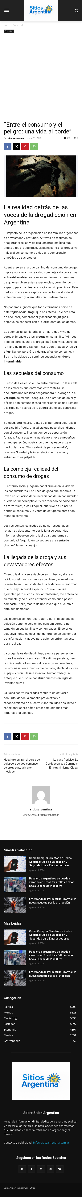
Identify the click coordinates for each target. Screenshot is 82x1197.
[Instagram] (50, 1169)
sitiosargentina (16, 137)
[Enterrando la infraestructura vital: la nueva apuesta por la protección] (15, 905)
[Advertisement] (41, 78)
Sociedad (18, 25)
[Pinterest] (25, 146)
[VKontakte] (60, 1169)
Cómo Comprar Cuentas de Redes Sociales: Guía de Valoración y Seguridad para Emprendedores (50, 862)
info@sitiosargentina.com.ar (51, 1142)
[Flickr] (41, 1169)
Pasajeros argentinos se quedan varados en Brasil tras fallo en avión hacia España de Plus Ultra (51, 882)
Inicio (6, 25)
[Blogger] (22, 1169)
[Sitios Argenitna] (41, 1081)
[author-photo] (41, 804)
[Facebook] (7, 146)
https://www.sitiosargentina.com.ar (41, 814)
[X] (16, 146)
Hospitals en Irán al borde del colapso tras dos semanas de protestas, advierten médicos (22, 765)
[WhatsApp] (34, 146)
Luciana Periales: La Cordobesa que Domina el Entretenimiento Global (62, 763)
